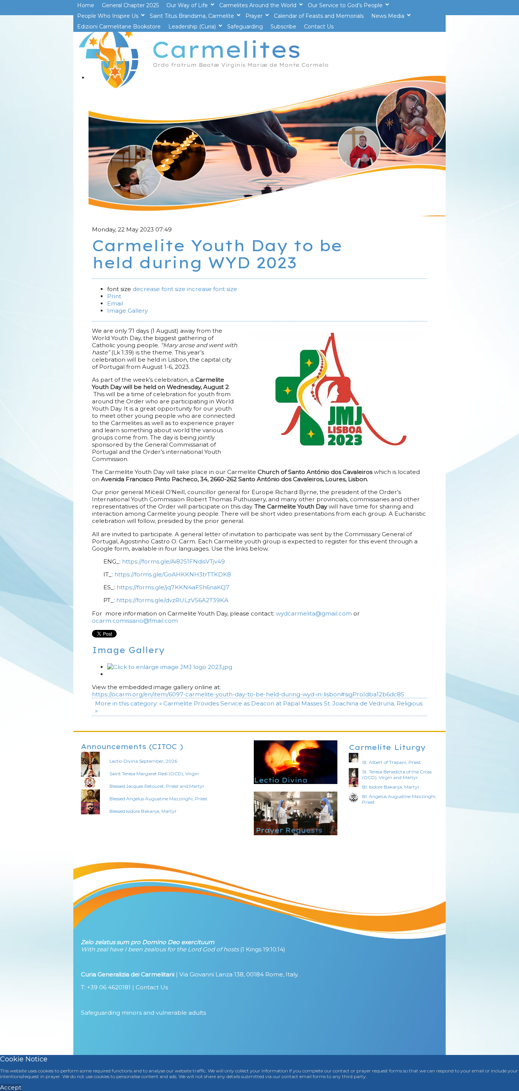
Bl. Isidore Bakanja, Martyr (390, 787)
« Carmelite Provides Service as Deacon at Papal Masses (240, 703)
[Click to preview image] (335, 444)
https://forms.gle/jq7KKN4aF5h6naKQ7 (173, 587)
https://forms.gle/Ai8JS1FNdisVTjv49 (173, 561)
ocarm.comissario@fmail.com (135, 620)
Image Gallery (127, 310)
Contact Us (152, 987)
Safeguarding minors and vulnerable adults (143, 1012)
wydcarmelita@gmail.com (314, 613)
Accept (10, 1087)
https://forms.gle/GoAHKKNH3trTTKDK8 (172, 574)
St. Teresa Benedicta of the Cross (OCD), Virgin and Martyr (397, 774)
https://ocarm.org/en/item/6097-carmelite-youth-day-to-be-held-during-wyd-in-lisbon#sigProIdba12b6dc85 (248, 694)
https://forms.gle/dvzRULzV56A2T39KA (172, 600)
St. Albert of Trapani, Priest (391, 762)
